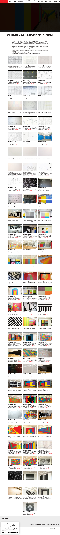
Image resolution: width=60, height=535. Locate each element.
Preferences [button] (3, 530)
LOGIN (31, 524)
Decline (10, 532)
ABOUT (34, 524)
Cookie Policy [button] (14, 528)
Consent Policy (56, 524)
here (34, 48)
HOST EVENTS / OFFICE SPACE (41, 524)
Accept (16, 532)
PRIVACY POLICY (49, 524)
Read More (18, 83)
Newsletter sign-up (5, 521)
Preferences (4, 532)
